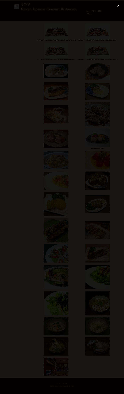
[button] (118, 6)
